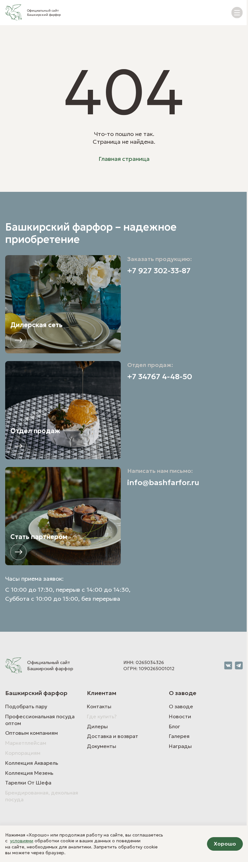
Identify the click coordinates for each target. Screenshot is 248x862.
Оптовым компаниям (31, 733)
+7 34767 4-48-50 (159, 376)
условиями (21, 841)
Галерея (179, 736)
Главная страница (124, 158)
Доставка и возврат (112, 736)
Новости (180, 716)
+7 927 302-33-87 (159, 270)
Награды (180, 746)
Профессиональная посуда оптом (40, 719)
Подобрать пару (26, 706)
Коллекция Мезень (29, 773)
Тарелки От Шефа (28, 782)
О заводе (181, 706)
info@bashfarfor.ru (163, 482)
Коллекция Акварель (31, 763)
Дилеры (97, 726)
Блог (174, 726)
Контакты (99, 706)
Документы (101, 746)
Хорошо (225, 843)
